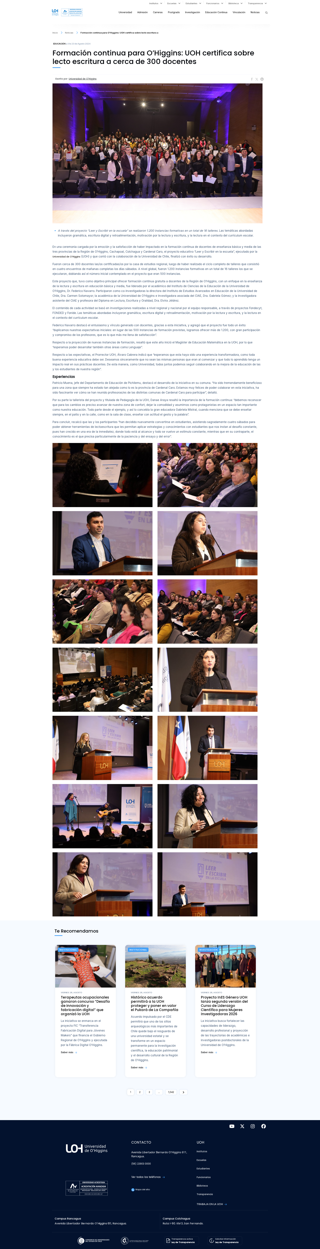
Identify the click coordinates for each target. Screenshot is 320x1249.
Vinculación (239, 12)
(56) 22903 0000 (141, 1163)
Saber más (67, 1052)
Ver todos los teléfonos (146, 1177)
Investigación (192, 12)
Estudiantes (192, 3)
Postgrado (174, 12)
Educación (59, 43)
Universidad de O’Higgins (66, 256)
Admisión (142, 12)
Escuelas (172, 3)
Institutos (154, 3)
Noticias (255, 12)
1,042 (171, 1092)
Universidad (125, 12)
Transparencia (256, 3)
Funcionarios (213, 3)
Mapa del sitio (142, 1189)
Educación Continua (216, 12)
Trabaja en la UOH (210, 1204)
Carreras (158, 12)
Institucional (68, 949)
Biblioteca (234, 3)
